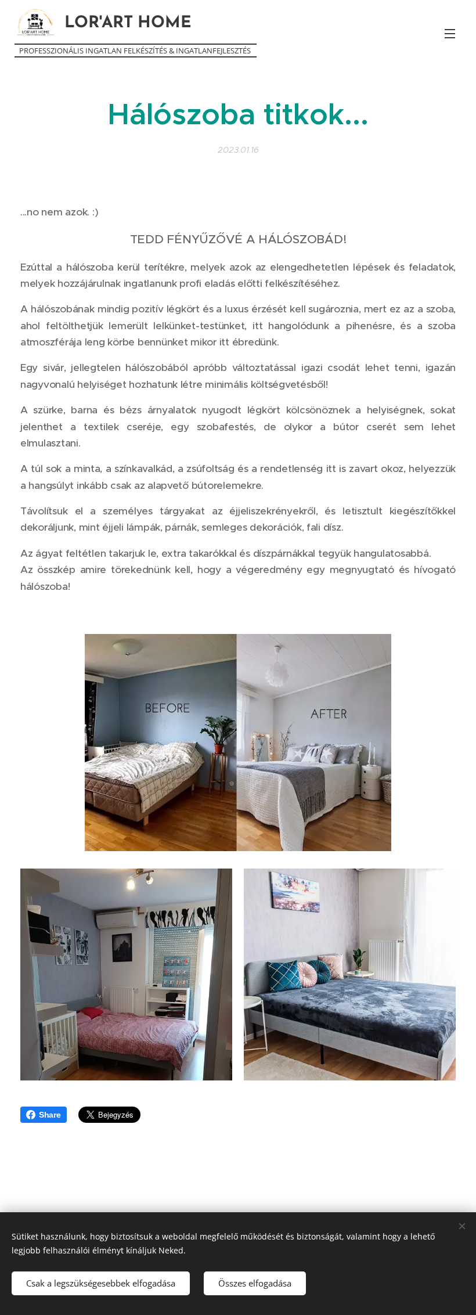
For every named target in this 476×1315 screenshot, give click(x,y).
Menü (449, 33)
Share (50, 1114)
